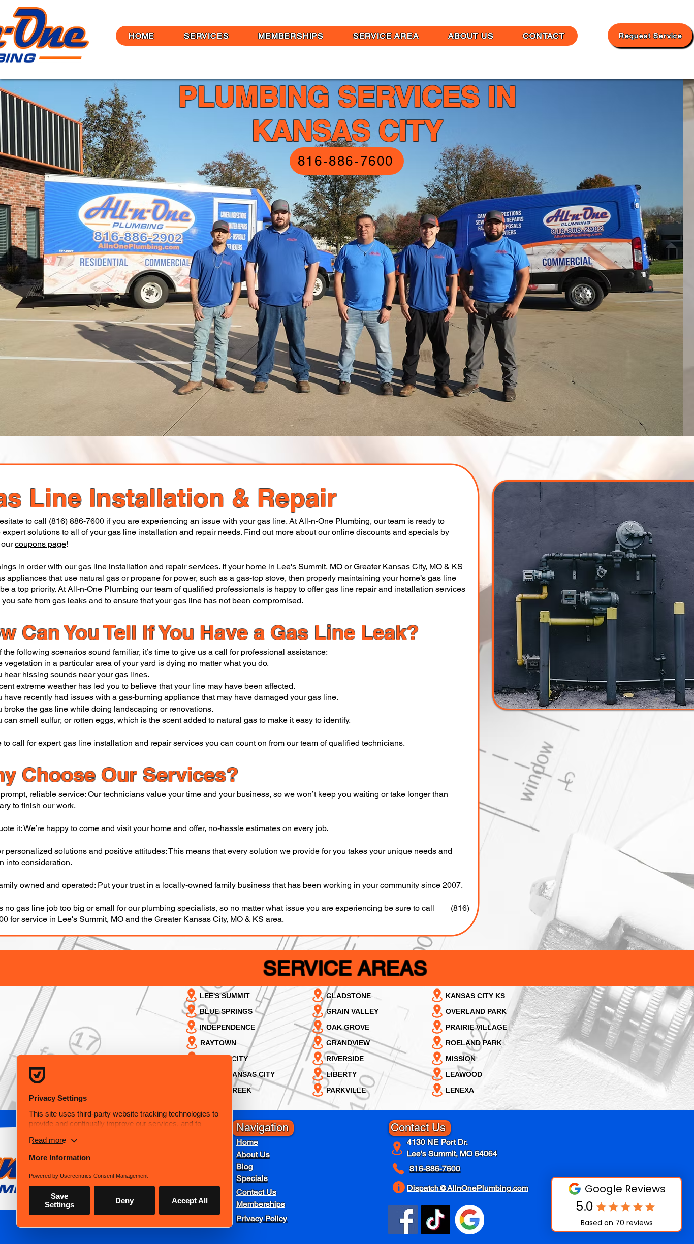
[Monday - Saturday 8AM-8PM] (400, 1187)
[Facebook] (403, 1219)
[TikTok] (435, 1219)
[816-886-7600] (400, 1169)
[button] (470, 36)
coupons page (40, 544)
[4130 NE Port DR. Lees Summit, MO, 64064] (398, 1148)
